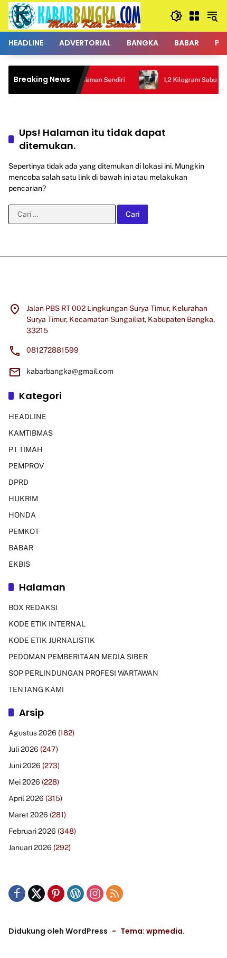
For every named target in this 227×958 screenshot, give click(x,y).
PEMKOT (23, 531)
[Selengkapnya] (113, 286)
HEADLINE (27, 416)
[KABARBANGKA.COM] (74, 15)
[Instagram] (95, 893)
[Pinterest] (56, 893)
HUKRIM (23, 498)
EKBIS (19, 564)
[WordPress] (75, 893)
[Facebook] (16, 893)
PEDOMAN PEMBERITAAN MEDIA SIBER (78, 656)
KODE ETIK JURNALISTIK (51, 640)
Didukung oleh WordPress (58, 931)
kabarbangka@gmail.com (70, 371)
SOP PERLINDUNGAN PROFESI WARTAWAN (83, 673)
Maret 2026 (28, 814)
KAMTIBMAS (30, 433)
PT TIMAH (25, 449)
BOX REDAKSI (33, 607)
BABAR (20, 548)
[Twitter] (36, 893)
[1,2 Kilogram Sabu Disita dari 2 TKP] (139, 79)
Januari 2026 (30, 847)
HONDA (22, 515)
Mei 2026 (24, 782)
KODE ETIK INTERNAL (47, 624)
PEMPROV (26, 466)
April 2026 (26, 798)
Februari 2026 (32, 831)
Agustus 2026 (32, 733)
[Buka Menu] (194, 16)
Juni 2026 (24, 765)
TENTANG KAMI (36, 689)
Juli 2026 (23, 749)
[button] (176, 16)
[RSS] (114, 893)
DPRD (18, 482)
